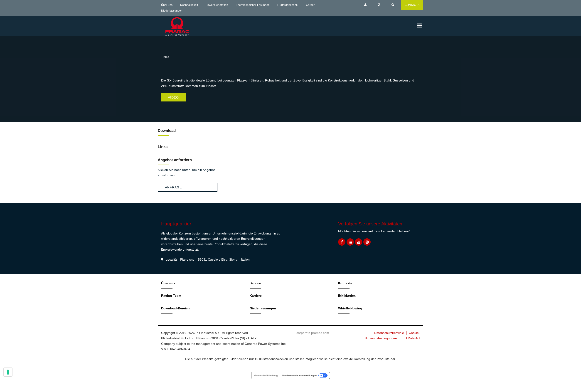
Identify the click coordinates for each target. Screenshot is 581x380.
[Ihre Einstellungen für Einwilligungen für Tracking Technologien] (8, 372)
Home (165, 57)
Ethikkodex (347, 295)
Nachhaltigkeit (189, 5)
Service (255, 283)
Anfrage (173, 187)
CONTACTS (412, 5)
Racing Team (171, 295)
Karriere (256, 295)
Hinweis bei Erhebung (266, 375)
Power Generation (217, 5)
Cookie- (414, 333)
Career (310, 5)
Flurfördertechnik (287, 5)
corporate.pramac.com (312, 333)
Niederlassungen (171, 10)
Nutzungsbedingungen (380, 338)
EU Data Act (411, 338)
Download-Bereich (175, 308)
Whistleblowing (350, 308)
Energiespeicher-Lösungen (253, 5)
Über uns (166, 5)
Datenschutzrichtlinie (389, 333)
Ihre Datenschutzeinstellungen (299, 375)
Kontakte (345, 283)
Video (173, 97)
